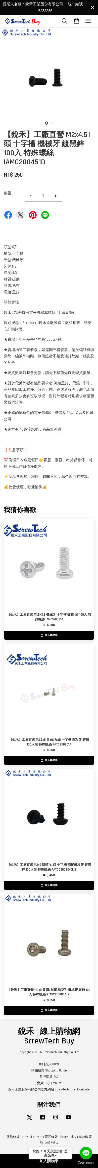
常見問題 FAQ (49, 1077)
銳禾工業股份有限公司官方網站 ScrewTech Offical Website (49, 1089)
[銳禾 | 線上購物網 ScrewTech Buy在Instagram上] (55, 1120)
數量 (7, 193)
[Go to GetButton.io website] (86, 1162)
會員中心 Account (49, 1083)
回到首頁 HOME (49, 1064)
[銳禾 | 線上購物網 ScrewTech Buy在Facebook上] (42, 1120)
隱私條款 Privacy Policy (60, 1137)
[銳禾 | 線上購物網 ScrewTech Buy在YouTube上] (68, 1120)
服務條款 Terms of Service (24, 1137)
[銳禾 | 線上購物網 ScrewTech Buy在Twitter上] (29, 1120)
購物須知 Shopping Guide (49, 1070)
